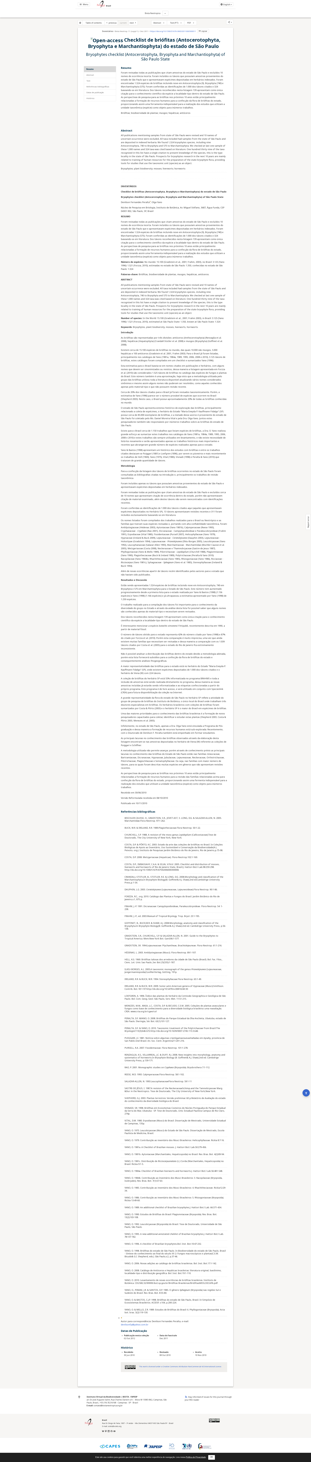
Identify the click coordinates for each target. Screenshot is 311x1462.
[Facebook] (111, 1431)
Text (88, 81)
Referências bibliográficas (97, 86)
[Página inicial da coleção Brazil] (89, 1425)
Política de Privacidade (196, 1457)
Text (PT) (174, 22)
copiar (203, 31)
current (123, 22)
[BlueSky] (103, 1431)
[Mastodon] (106, 1431)
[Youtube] (114, 1431)
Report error (308, 522)
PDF (189, 22)
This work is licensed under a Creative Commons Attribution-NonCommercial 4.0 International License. (180, 1366)
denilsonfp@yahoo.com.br (134, 1324)
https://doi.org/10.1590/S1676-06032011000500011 (173, 31)
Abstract (157, 22)
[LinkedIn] (109, 1431)
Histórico (90, 98)
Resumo (90, 69)
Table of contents (94, 22)
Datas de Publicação (95, 92)
